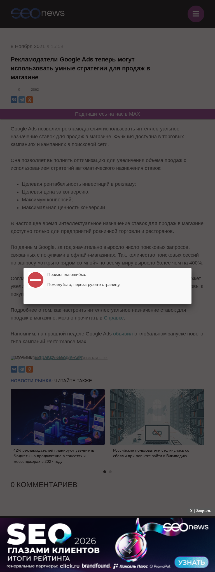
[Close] (191, 268)
